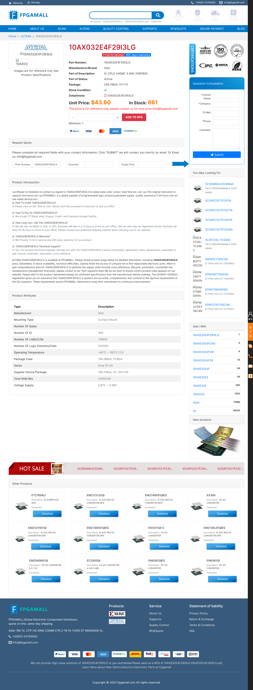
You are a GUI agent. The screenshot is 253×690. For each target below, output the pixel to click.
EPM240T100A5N (216, 274)
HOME (13, 28)
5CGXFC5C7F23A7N (218, 220)
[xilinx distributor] (117, 612)
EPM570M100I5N (216, 289)
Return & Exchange (201, 619)
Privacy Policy (198, 613)
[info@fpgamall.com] (250, 366)
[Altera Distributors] (117, 620)
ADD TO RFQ (134, 117)
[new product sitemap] (217, 440)
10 (194, 411)
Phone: (206, 121)
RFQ (250, 332)
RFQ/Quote (156, 631)
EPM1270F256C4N (217, 304)
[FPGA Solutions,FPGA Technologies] (28, 15)
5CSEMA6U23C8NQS (219, 184)
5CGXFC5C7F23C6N (219, 229)
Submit (219, 154)
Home (12, 36)
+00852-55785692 (25, 636)
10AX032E (199, 385)
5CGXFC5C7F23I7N (218, 200)
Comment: (205, 129)
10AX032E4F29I (203, 352)
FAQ (191, 631)
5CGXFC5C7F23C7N (218, 210)
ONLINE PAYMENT (212, 28)
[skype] (250, 346)
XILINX (62, 28)
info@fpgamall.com (25, 642)
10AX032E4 (200, 377)
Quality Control (159, 625)
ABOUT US (37, 28)
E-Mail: (206, 112)
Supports (155, 619)
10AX (196, 402)
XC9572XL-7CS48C (218, 240)
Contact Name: (206, 96)
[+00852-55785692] (250, 356)
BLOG (241, 28)
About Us (155, 613)
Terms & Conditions (202, 625)
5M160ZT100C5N (216, 259)
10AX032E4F (201, 369)
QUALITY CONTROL (116, 28)
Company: (204, 103)
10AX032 (199, 394)
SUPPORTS (150, 28)
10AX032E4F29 (203, 360)
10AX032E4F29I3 (204, 343)
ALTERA (85, 28)
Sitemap (35, 2)
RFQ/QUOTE (178, 28)
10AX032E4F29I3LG (120, 95)
